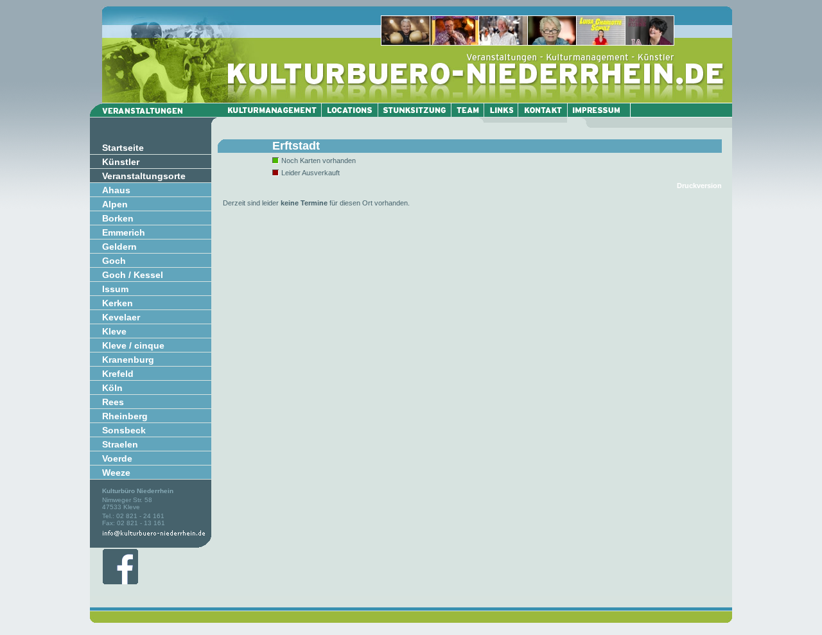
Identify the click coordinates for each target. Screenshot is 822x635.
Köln (112, 388)
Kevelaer (121, 317)
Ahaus (116, 190)
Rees (113, 402)
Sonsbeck (124, 430)
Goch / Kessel (132, 275)
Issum (115, 289)
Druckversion (699, 185)
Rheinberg (125, 416)
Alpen (115, 204)
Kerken (117, 303)
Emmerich (123, 232)
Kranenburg (128, 359)
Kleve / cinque (133, 345)
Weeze (116, 472)
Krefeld (118, 374)
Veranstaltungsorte (144, 176)
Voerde (117, 458)
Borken (118, 218)
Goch (114, 261)
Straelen (120, 444)
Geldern (119, 246)
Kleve (114, 331)
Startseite (123, 148)
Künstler (120, 162)
